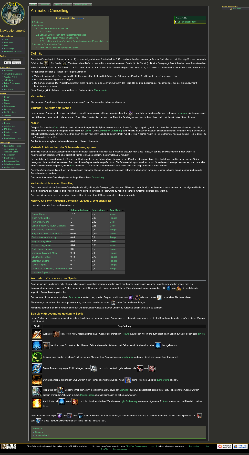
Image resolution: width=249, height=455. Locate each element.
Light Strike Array (128, 401)
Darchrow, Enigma (40, 261)
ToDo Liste (8, 80)
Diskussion (44, 5)
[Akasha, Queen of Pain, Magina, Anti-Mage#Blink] (130, 297)
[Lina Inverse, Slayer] (74, 401)
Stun (164, 401)
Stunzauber (74, 297)
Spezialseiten (9, 155)
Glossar (39, 432)
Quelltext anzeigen (62, 5)
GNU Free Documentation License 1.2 (141, 446)
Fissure (125, 334)
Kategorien (37, 428)
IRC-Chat (8, 129)
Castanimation (101, 90)
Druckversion (9, 158)
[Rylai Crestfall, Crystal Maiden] (178, 288)
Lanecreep (182, 113)
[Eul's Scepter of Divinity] (159, 297)
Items (6, 100)
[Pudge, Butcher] (151, 368)
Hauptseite (8, 71)
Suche (3, 56)
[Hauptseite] (13, 13)
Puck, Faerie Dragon (42, 249)
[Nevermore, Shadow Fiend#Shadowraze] (37, 357)
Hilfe (6, 86)
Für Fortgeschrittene (186, 22)
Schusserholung (79, 210)
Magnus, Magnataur (41, 241)
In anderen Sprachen (13, 52)
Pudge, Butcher (39, 214)
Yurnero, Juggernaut (41, 245)
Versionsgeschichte (83, 5)
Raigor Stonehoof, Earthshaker (47, 233)
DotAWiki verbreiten (12, 138)
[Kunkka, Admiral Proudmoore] (46, 345)
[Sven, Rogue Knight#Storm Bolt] (37, 391)
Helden (7, 97)
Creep (56, 127)
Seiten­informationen (12, 164)
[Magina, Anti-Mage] (69, 416)
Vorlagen (7, 115)
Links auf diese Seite (12, 146)
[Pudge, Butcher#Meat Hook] (140, 368)
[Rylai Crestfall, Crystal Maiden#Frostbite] (168, 288)
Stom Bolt (124, 390)
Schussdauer (99, 210)
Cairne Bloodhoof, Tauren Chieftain (49, 226)
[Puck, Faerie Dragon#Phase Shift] (137, 297)
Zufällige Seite (10, 112)
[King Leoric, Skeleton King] (130, 113)
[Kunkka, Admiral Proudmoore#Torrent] (37, 345)
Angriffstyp (115, 210)
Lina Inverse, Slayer (41, 257)
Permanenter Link (11, 161)
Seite (33, 5)
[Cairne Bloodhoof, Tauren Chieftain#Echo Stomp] (37, 380)
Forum (7, 123)
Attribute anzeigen (11, 167)
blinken (201, 334)
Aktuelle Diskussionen (13, 74)
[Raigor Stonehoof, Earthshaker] (56, 334)
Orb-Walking (98, 177)
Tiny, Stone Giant (40, 222)
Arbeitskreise (9, 126)
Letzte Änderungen (12, 83)
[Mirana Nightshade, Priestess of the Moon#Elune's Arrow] (37, 368)
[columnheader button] (50, 210)
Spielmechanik (42, 435)
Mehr (6, 45)
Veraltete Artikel (10, 77)
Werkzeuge (9, 49)
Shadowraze (127, 357)
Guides (7, 103)
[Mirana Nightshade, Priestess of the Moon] (93, 368)
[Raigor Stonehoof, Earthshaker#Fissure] (37, 334)
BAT (72, 165)
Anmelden (237, 8)
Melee (113, 214)
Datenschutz (194, 446)
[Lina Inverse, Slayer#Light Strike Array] (37, 403)
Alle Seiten (8, 89)
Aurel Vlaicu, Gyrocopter (44, 230)
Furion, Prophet (39, 265)
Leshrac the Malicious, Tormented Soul (51, 268)
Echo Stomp (163, 380)
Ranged (113, 218)
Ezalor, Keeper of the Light (45, 237)
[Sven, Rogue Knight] (113, 302)
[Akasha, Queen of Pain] (80, 416)
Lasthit (88, 131)
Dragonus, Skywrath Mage (44, 253)
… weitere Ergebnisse (42, 272)
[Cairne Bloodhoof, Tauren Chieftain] (127, 380)
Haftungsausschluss (121, 449)
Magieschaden (87, 395)
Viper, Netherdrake (41, 218)
